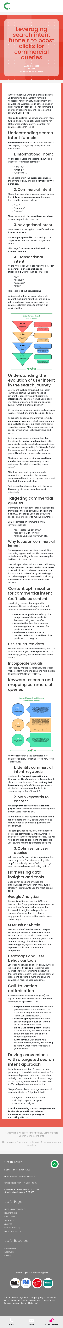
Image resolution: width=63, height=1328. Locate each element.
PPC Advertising (10, 1213)
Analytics (8, 1224)
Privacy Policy (48, 1300)
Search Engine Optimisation (15, 1209)
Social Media (9, 1220)
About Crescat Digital (13, 1231)
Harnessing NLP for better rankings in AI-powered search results (31, 1144)
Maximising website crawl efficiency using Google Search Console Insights (32, 1134)
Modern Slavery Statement (25, 1303)
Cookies (7, 1303)
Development (9, 1216)
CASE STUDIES (9, 1252)
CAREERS (7, 1256)
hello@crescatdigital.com (22, 1176)
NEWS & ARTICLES (10, 1248)
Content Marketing (12, 1228)
